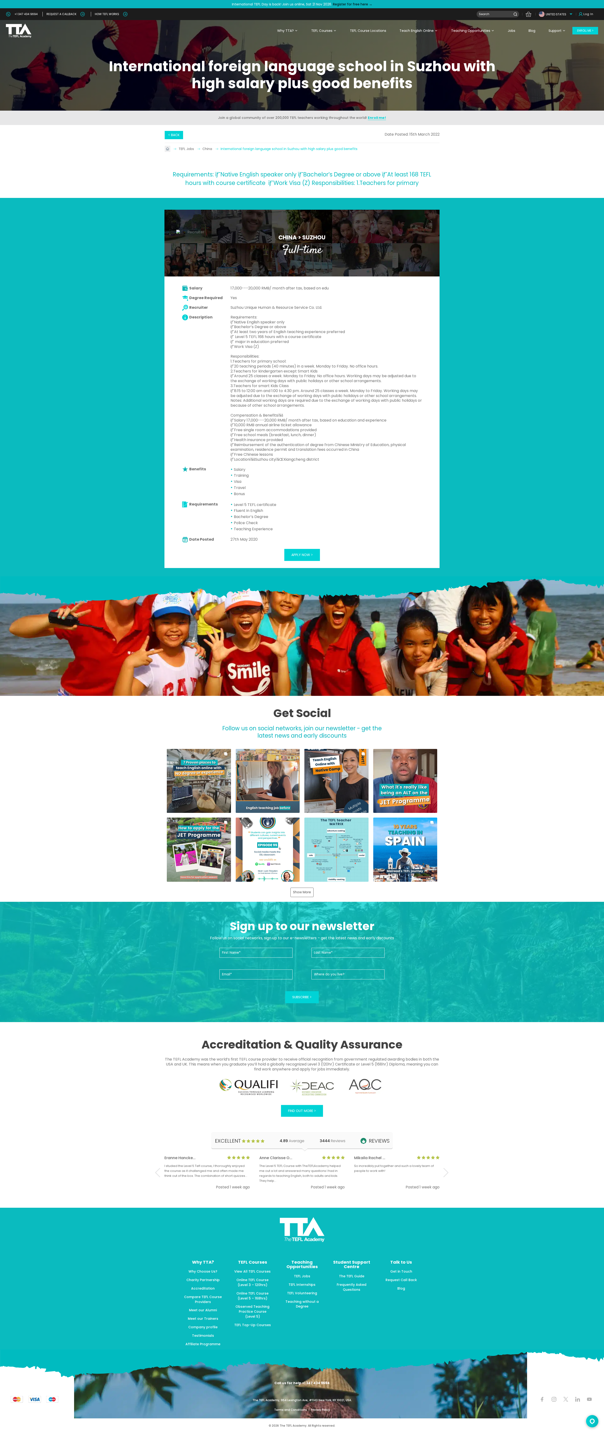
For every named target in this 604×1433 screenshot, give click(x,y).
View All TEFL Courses (252, 1271)
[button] (199, 781)
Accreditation (203, 1288)
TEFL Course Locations (368, 30)
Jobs (511, 30)
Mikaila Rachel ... (369, 1158)
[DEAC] (311, 1087)
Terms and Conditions (291, 1410)
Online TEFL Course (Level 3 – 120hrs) (252, 1282)
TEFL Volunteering (302, 1293)
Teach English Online (416, 30)
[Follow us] (577, 1399)
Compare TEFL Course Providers (203, 1299)
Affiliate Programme (202, 1344)
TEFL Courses (321, 30)
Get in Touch (401, 1271)
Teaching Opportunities (470, 30)
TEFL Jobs (187, 148)
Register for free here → (352, 4)
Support (555, 30)
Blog (531, 30)
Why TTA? (285, 30)
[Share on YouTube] (589, 1399)
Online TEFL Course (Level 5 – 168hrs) (252, 1296)
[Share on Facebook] (542, 1399)
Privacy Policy (320, 1410)
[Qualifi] (248, 1087)
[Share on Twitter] (566, 1399)
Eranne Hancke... (180, 1158)
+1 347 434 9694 (26, 14)
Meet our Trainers (203, 1318)
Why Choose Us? (203, 1271)
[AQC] (365, 1086)
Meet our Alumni (203, 1310)
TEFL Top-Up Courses (252, 1325)
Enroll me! (377, 117)
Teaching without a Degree (302, 1304)
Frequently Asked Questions (351, 1287)
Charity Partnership (203, 1280)
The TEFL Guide (351, 1276)
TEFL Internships (302, 1284)
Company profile (203, 1327)
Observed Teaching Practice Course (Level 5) (252, 1311)
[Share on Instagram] (554, 1399)
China (207, 148)
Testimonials (203, 1335)
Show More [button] (302, 892)
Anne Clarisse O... (275, 1158)
